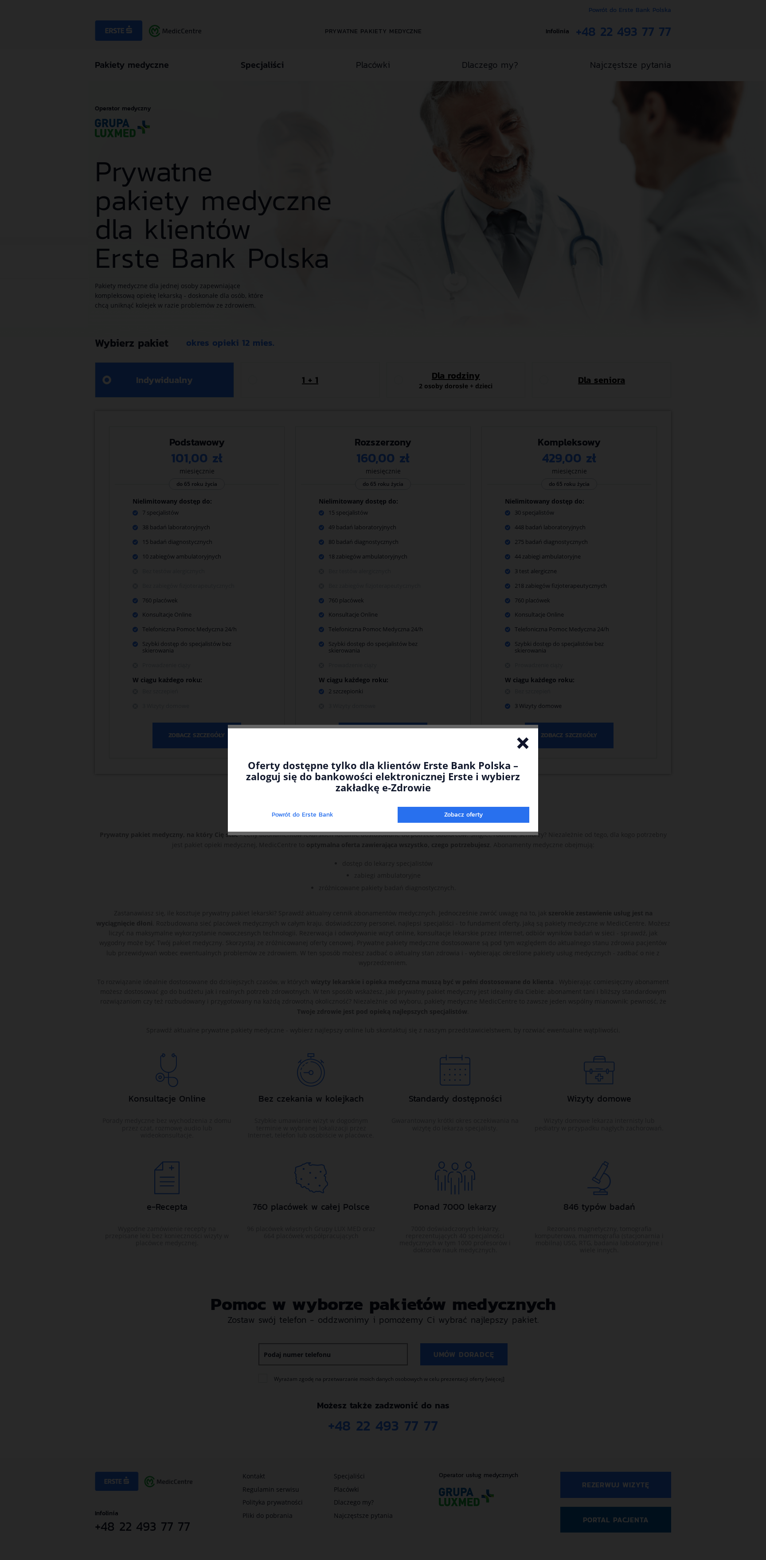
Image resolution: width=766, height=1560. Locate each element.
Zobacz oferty (463, 814)
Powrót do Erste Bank (302, 814)
